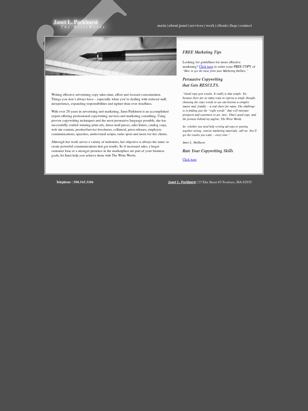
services (196, 25)
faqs (233, 25)
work (210, 25)
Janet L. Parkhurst (182, 182)
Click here (206, 66)
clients (222, 25)
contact (245, 25)
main (161, 25)
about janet (177, 25)
